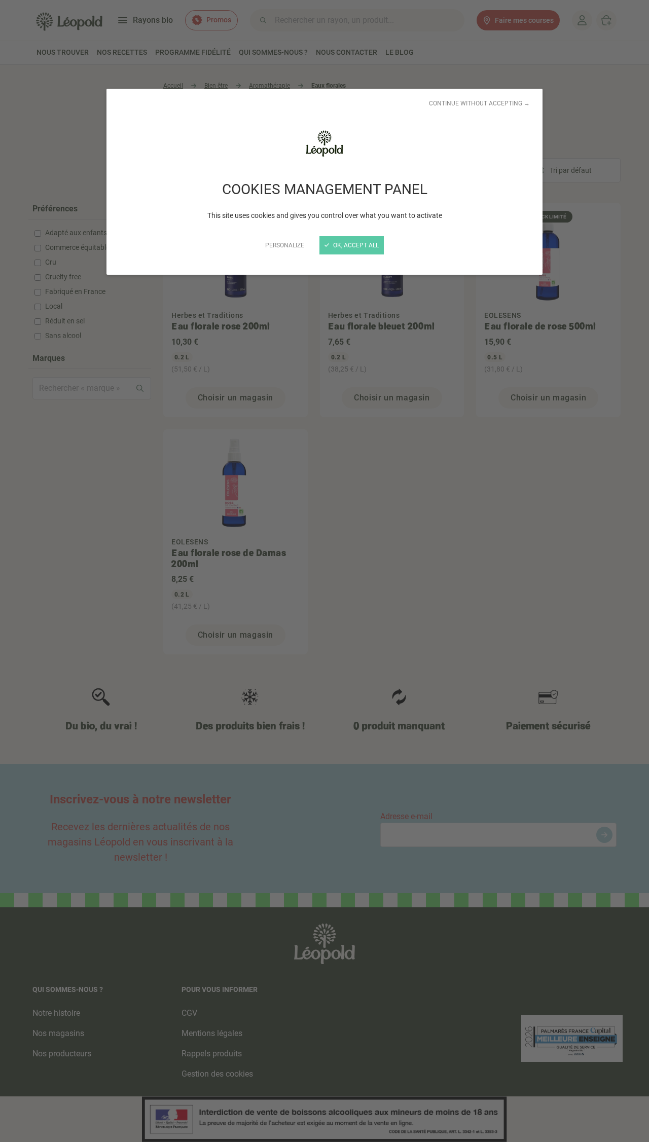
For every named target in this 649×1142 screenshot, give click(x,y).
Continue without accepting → (479, 103)
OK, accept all (355, 245)
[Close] (324, 571)
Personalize (284, 245)
